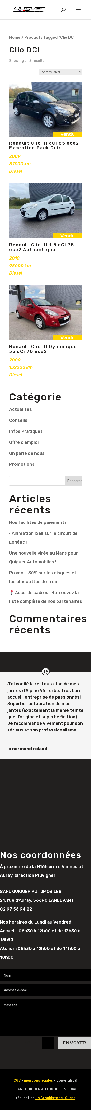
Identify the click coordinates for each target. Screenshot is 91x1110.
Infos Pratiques (26, 431)
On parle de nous (27, 453)
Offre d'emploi (24, 442)
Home (14, 37)
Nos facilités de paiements (38, 522)
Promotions (21, 464)
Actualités (20, 409)
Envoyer (75, 1042)
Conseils (18, 420)
